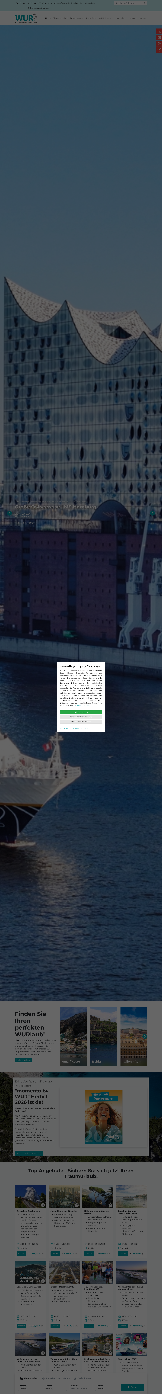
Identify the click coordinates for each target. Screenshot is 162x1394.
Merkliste (90, 3)
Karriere (142, 18)
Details (21, 1253)
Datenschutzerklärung (83, 705)
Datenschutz (77, 728)
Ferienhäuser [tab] (84, 1378)
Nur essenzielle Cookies (81, 721)
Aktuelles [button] (120, 18)
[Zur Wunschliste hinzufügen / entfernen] (43, 1205)
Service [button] (132, 18)
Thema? (49, 1386)
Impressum (64, 728)
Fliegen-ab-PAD (60, 18)
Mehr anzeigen (23, 1060)
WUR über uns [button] (106, 18)
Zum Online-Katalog (29, 1153)
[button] (9, 513)
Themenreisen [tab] (31, 1378)
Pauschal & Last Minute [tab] (58, 1378)
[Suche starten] (144, 3)
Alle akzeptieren (81, 712)
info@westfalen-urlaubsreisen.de (66, 3)
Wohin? (23, 1386)
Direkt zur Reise (26, 525)
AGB (86, 728)
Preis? (100, 1386)
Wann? (74, 1386)
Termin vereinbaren (39, 8)
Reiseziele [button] (91, 18)
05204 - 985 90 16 (38, 3)
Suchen (134, 1387)
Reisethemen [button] (76, 18)
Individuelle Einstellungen (81, 717)
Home (48, 18)
